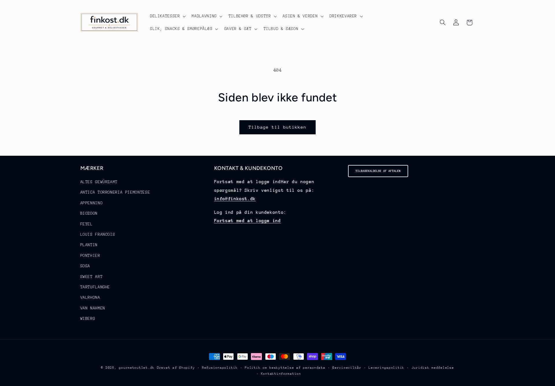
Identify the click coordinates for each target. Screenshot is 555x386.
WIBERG (87, 318)
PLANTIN (89, 245)
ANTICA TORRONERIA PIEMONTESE (115, 192)
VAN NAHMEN (92, 308)
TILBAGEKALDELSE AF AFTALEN (378, 171)
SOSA (85, 265)
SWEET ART (91, 276)
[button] (167, 16)
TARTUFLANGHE (95, 287)
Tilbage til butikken (278, 127)
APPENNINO (91, 203)
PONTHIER (90, 255)
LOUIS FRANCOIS (97, 234)
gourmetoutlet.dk (137, 368)
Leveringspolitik (386, 368)
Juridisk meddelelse (433, 368)
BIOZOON (89, 213)
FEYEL (86, 224)
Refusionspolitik (220, 368)
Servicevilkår (347, 368)
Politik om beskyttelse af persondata (285, 368)
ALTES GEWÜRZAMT (99, 181)
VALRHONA (90, 297)
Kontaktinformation (281, 374)
